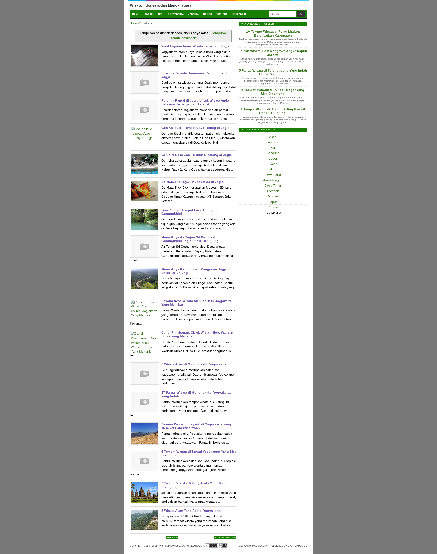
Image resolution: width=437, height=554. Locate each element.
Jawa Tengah (272, 180)
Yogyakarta (176, 14)
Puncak (273, 207)
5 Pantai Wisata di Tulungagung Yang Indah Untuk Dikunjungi (273, 72)
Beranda (172, 537)
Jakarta (193, 14)
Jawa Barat (273, 175)
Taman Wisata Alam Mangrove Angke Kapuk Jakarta (273, 53)
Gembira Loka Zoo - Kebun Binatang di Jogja (196, 155)
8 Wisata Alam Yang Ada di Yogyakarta (191, 510)
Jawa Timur (273, 185)
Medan (273, 196)
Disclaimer (239, 14)
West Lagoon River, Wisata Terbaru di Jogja (195, 46)
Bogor (207, 14)
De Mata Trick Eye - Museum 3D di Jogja (192, 182)
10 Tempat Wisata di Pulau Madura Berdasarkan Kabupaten (273, 33)
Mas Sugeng (260, 545)
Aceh (273, 137)
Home (135, 14)
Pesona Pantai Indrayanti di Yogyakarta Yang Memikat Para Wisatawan (196, 426)
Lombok (149, 14)
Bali (160, 14)
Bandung (273, 153)
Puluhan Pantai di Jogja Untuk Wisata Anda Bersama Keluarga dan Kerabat (195, 102)
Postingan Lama (225, 537)
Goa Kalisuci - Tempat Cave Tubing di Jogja (195, 128)
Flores (272, 164)
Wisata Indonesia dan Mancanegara (160, 5)
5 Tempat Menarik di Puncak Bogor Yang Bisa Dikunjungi (272, 91)
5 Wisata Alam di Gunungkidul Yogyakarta (193, 364)
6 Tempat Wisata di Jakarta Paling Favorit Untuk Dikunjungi (273, 111)
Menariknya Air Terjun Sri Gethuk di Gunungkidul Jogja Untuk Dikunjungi (190, 239)
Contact (221, 14)
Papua (273, 202)
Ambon (273, 142)
